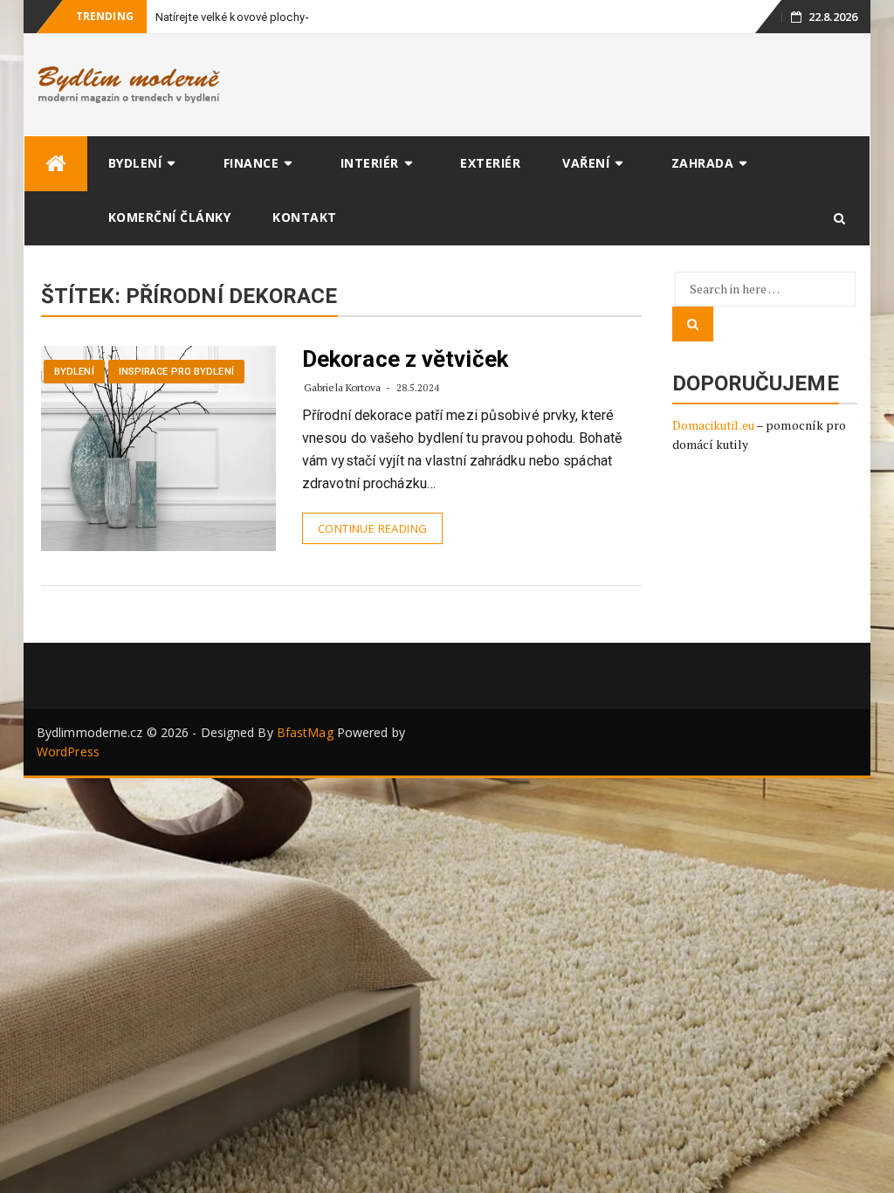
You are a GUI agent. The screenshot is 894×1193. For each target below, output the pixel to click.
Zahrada (702, 163)
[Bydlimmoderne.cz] (55, 163)
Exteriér (490, 163)
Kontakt (304, 217)
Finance (251, 163)
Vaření (585, 163)
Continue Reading (372, 528)
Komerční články (169, 217)
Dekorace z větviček (405, 359)
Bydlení (135, 163)
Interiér (369, 163)
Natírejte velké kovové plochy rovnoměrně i (264, 17)
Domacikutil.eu (713, 425)
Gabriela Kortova (343, 387)
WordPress (68, 751)
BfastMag (305, 732)
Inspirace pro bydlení (176, 371)
